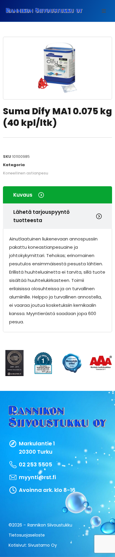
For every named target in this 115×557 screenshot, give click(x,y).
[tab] (57, 194)
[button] (103, 11)
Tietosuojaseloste (27, 535)
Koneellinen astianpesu (25, 173)
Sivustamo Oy (42, 545)
